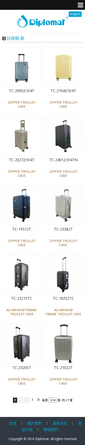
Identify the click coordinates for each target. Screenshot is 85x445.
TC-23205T (21, 368)
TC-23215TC (21, 298)
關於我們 (34, 423)
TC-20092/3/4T (21, 91)
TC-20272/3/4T (21, 160)
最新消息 (60, 423)
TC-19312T (21, 229)
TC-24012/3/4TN (63, 160)
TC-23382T (63, 229)
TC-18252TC (63, 298)
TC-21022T (63, 368)
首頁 (12, 423)
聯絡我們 (51, 429)
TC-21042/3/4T (63, 91)
